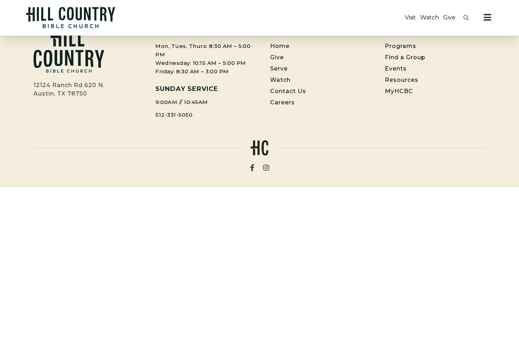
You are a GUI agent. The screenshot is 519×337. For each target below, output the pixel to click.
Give (449, 17)
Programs (400, 46)
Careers (282, 102)
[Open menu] (487, 17)
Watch (429, 17)
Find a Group (405, 57)
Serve (279, 68)
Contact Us (288, 91)
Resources (401, 79)
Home (280, 46)
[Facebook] (252, 168)
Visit (410, 17)
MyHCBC (399, 91)
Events (396, 68)
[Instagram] (266, 168)
